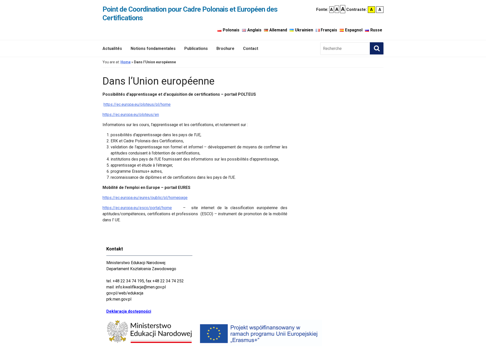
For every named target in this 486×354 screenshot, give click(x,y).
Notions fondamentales (153, 48)
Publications (196, 48)
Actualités (112, 48)
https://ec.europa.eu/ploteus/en (131, 114)
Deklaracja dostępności (128, 311)
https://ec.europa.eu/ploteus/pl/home (137, 104)
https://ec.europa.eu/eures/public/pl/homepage (145, 197)
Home (125, 62)
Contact (250, 48)
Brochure (225, 48)
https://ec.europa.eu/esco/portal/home (137, 207)
